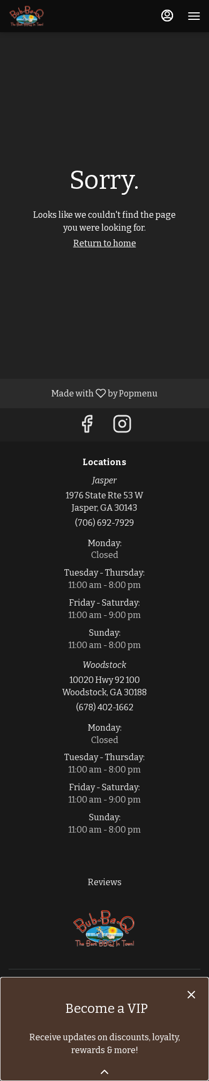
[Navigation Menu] (194, 16)
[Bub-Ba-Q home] (57, 16)
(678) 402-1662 (104, 707)
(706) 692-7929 (104, 523)
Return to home (104, 243)
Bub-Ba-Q (104, 928)
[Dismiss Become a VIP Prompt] (191, 995)
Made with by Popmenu (83, 393)
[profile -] (167, 15)
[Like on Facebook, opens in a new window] (86, 427)
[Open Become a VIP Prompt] (104, 1071)
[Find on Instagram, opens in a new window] (122, 427)
